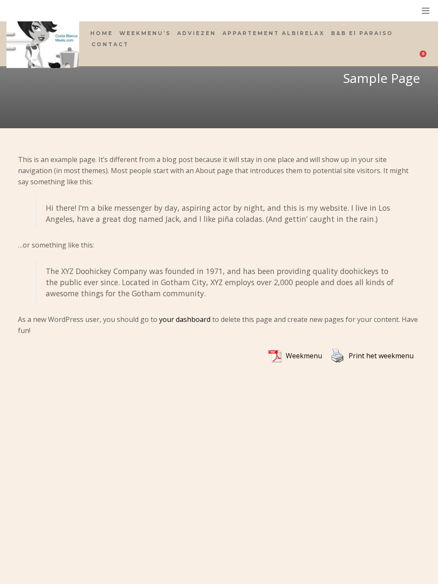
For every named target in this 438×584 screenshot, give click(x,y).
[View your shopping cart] (426, 55)
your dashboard (184, 319)
